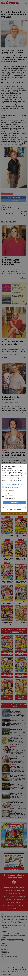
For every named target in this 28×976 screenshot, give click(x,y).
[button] (14, 484)
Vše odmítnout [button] (14, 506)
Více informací (5, 482)
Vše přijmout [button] (14, 502)
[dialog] (14, 488)
